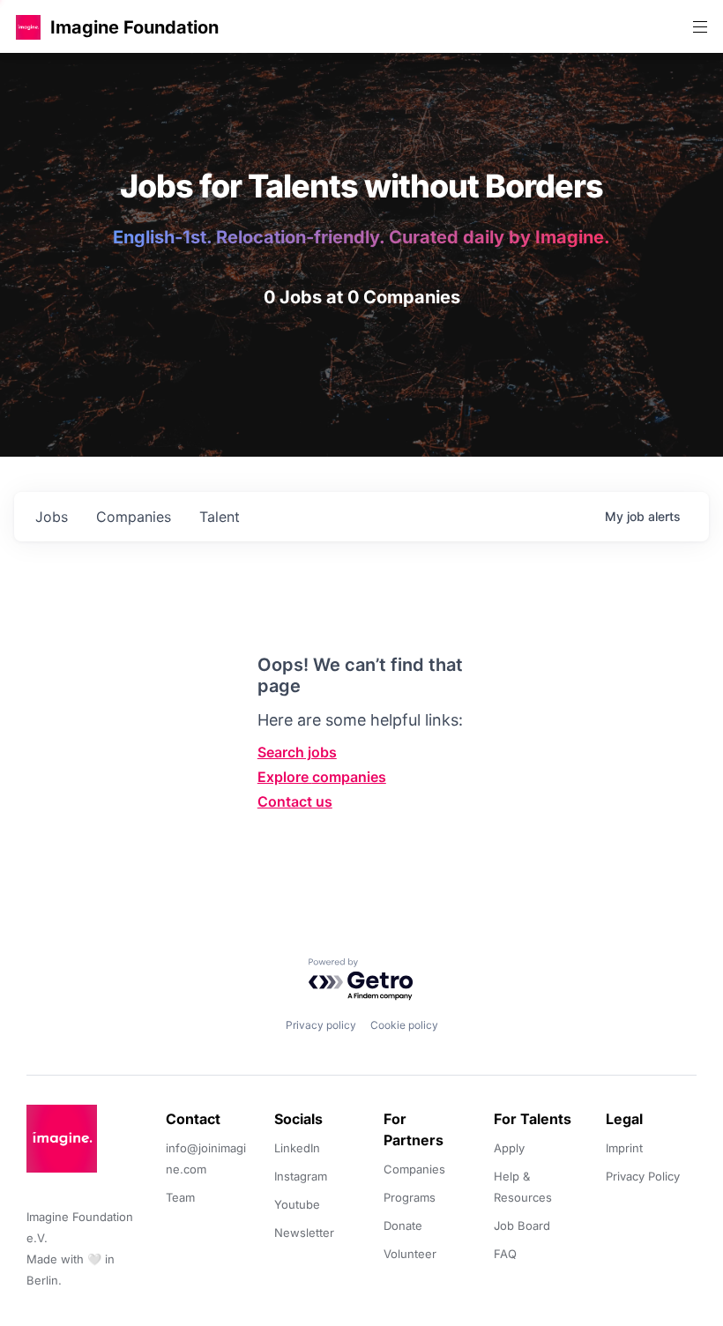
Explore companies (321, 777)
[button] (28, 27)
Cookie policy (404, 1025)
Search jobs (297, 752)
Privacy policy (321, 1025)
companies (133, 516)
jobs (51, 516)
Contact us (294, 801)
